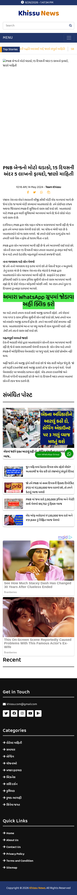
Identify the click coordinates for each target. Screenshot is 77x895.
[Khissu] (38, 713)
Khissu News (37, 888)
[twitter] (34, 192)
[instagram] (22, 713)
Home (10, 833)
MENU (8, 38)
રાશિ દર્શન (11, 784)
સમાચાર (10, 749)
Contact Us (13, 847)
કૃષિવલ (10, 791)
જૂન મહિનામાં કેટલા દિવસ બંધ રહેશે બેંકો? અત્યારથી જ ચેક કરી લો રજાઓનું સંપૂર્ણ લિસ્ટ (50, 469)
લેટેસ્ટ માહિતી (14, 743)
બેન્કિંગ (10, 756)
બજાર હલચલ (14, 770)
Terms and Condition (19, 861)
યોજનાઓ (11, 763)
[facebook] (28, 192)
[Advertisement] (38, 119)
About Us (12, 840)
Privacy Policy (15, 854)
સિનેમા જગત (13, 805)
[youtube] (30, 713)
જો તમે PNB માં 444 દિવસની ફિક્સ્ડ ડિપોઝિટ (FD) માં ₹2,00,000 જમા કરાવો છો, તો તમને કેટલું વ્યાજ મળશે (50, 488)
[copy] (48, 192)
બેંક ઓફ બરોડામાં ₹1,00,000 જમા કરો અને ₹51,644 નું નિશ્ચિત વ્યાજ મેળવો (49, 518)
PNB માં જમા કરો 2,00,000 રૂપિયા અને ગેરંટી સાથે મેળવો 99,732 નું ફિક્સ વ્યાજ (50, 501)
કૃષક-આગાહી (13, 798)
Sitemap (11, 867)
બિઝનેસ (10, 777)
